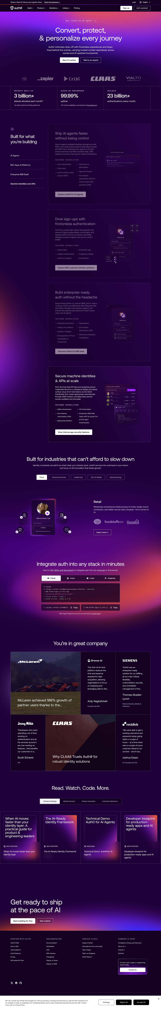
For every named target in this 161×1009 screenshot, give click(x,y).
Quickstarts (50, 946)
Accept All (141, 1002)
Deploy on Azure (52, 960)
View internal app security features (73, 432)
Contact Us (133, 970)
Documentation (51, 943)
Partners (121, 953)
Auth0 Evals (96, 613)
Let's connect (142, 8)
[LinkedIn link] (16, 983)
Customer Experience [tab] (110, 801)
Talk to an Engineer (88, 953)
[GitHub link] (20, 983)
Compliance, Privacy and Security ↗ (130, 943)
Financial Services (59, 477)
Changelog (50, 957)
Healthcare (78, 477)
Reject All (124, 1002)
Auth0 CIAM (15, 943)
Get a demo (45, 921)
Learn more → (102, 532)
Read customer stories (80, 79)
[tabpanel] (99, 404)
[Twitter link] (12, 983)
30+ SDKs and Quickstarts (62, 570)
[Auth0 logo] (16, 8)
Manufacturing (115, 477)
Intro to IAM (14, 946)
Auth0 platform (16, 950)
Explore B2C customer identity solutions (76, 268)
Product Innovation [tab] (88, 801)
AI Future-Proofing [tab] (49, 801)
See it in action (69, 60)
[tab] (28, 155)
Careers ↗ (121, 950)
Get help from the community (92, 946)
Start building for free (23, 921)
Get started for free (17, 960)
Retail (42, 477)
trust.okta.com (92, 105)
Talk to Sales (86, 950)
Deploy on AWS (51, 964)
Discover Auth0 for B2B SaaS (71, 351)
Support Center (87, 943)
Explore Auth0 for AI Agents (70, 194)
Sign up (126, 8)
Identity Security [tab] (69, 801)
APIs (48, 950)
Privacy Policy (20, 1005)
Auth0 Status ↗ (87, 957)
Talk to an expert (90, 60)
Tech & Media (96, 477)
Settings (106, 1002)
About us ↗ (122, 946)
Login (134, 2)
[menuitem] (30, 8)
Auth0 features (16, 953)
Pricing (13, 957)
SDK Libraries (51, 953)
